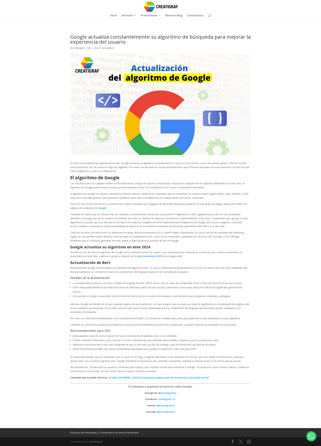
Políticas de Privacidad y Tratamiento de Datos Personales (104, 432)
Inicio (113, 15)
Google (102, 208)
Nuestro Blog (173, 15)
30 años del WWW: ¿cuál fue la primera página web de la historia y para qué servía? (159, 377)
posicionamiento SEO (150, 256)
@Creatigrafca (167, 392)
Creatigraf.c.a (167, 399)
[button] (311, 436)
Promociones (149, 15)
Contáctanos (195, 15)
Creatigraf (78, 47)
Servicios (127, 15)
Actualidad (107, 47)
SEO (100, 349)
